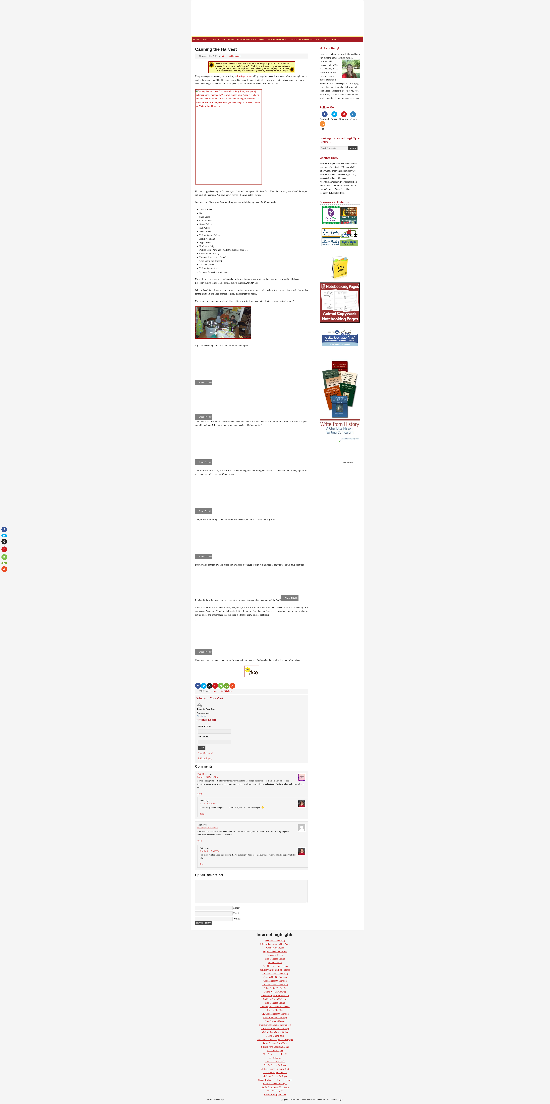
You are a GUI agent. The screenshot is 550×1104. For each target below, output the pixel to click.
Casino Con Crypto (275, 947)
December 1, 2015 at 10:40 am (210, 804)
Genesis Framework (317, 1099)
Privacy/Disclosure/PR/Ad (273, 39)
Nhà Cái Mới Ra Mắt (275, 1061)
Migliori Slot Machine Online (275, 1032)
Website (236, 918)
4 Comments (235, 56)
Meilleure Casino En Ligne (275, 1076)
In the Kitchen (225, 691)
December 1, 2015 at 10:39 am (210, 851)
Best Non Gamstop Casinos (275, 966)
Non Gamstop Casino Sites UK (275, 995)
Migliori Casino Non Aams (275, 951)
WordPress (331, 1099)
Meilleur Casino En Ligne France (275, 970)
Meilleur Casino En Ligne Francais (275, 1025)
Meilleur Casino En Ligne (275, 999)
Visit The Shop (202, 716)
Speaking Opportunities (305, 39)
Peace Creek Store (223, 39)
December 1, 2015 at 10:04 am (207, 777)
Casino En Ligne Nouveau (275, 1072)
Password (203, 737)
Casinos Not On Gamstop (275, 977)
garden (214, 691)
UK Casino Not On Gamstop (275, 973)
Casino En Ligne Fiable (275, 1094)
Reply (199, 793)
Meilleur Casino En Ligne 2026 (275, 1069)
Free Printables (246, 39)
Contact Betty (330, 39)
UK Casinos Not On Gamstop (275, 1014)
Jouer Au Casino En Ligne (275, 1083)
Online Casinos (275, 962)
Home (196, 39)
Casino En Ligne (275, 1050)
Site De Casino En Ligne (275, 1065)
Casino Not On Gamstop (275, 992)
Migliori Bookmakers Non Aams (275, 944)
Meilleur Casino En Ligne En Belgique (275, 1039)
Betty (223, 56)
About (206, 39)
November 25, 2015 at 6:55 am (207, 828)
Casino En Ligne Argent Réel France (275, 1080)
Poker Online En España (275, 988)
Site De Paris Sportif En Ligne (275, 1047)
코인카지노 (275, 1058)
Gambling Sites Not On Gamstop (275, 1006)
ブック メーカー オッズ (275, 1054)
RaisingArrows (244, 76)
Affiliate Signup (205, 758)
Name (236, 908)
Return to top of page (215, 1099)
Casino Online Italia (275, 1036)
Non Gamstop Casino (275, 959)
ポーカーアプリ (275, 1091)
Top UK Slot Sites (275, 1010)
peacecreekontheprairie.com (223, 18)
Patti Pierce (202, 774)
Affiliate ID (204, 726)
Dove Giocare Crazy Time (275, 1043)
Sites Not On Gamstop (275, 940)
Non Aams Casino (275, 955)
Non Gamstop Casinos (275, 1021)
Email (236, 913)
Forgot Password (205, 753)
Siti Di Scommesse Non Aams (275, 1087)
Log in (340, 1099)
